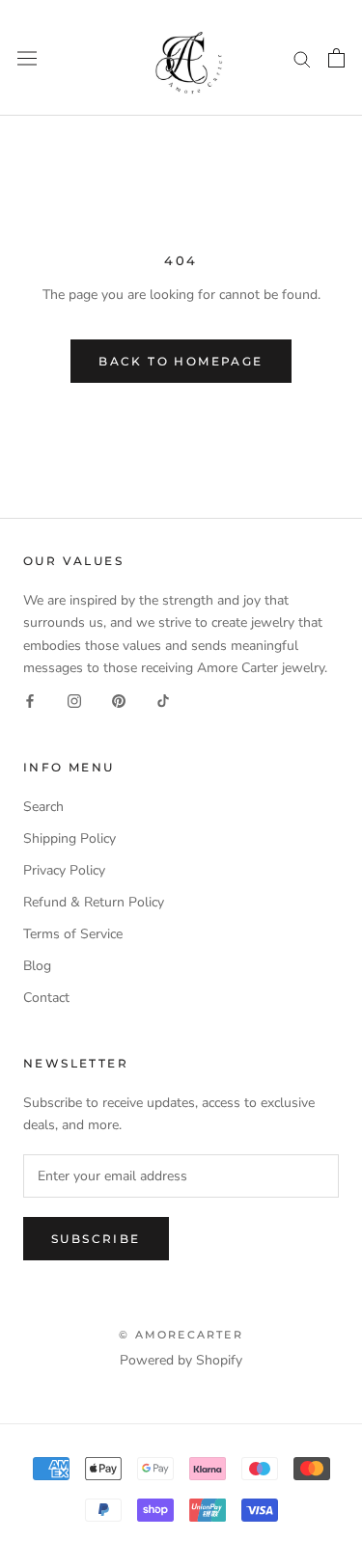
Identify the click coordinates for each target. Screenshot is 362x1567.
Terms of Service (73, 934)
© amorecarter (181, 1334)
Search (43, 806)
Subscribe (96, 1238)
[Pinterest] (118, 700)
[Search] (302, 58)
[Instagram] (74, 700)
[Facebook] (30, 700)
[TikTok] (163, 700)
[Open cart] (336, 58)
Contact (46, 997)
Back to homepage (180, 361)
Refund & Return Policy (93, 902)
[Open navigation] (27, 57)
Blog (37, 966)
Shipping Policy (69, 838)
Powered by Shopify (181, 1360)
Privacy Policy (64, 870)
